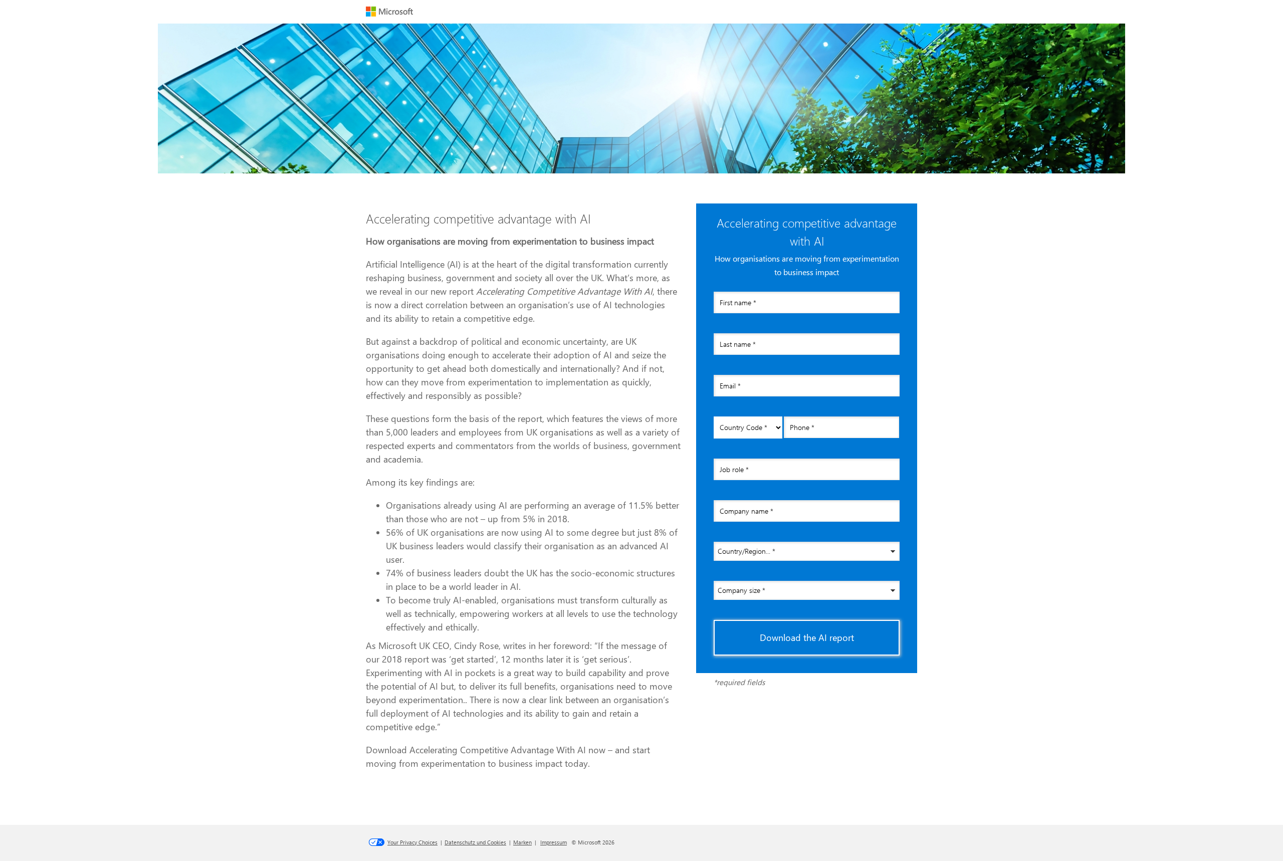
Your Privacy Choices (412, 842)
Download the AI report (807, 637)
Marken (522, 842)
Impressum (553, 842)
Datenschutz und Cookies (475, 842)
